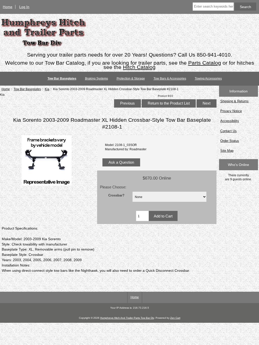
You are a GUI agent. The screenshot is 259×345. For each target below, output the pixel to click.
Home (7, 7)
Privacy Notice (231, 111)
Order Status (229, 141)
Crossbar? (116, 195)
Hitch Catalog (139, 67)
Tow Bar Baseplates (27, 89)
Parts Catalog (204, 63)
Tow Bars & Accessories (170, 78)
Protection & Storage (131, 78)
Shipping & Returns (234, 101)
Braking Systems (96, 78)
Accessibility (229, 121)
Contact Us (228, 131)
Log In (24, 7)
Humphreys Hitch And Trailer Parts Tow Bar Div (127, 317)
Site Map (226, 151)
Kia (47, 89)
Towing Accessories (208, 78)
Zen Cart (175, 317)
